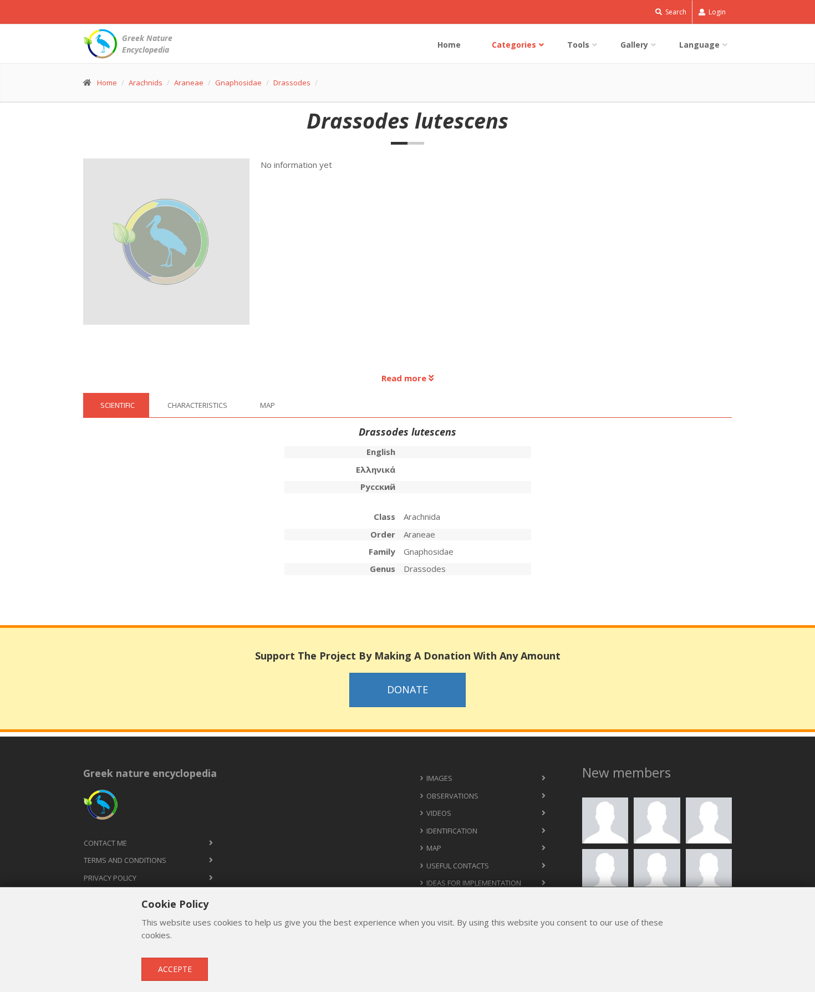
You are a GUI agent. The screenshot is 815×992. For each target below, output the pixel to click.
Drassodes (291, 83)
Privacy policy (110, 878)
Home (449, 44)
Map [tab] (267, 405)
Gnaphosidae (238, 83)
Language (699, 44)
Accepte (175, 969)
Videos (438, 813)
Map (433, 848)
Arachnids (145, 83)
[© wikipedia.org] (172, 247)
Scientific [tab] (117, 405)
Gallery (634, 44)
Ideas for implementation (473, 883)
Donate (407, 689)
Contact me (105, 843)
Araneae (188, 83)
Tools (578, 44)
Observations (452, 796)
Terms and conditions (125, 860)
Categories (514, 44)
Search (675, 12)
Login (716, 12)
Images (439, 778)
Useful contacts (457, 866)
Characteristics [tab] (197, 405)
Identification (451, 831)
